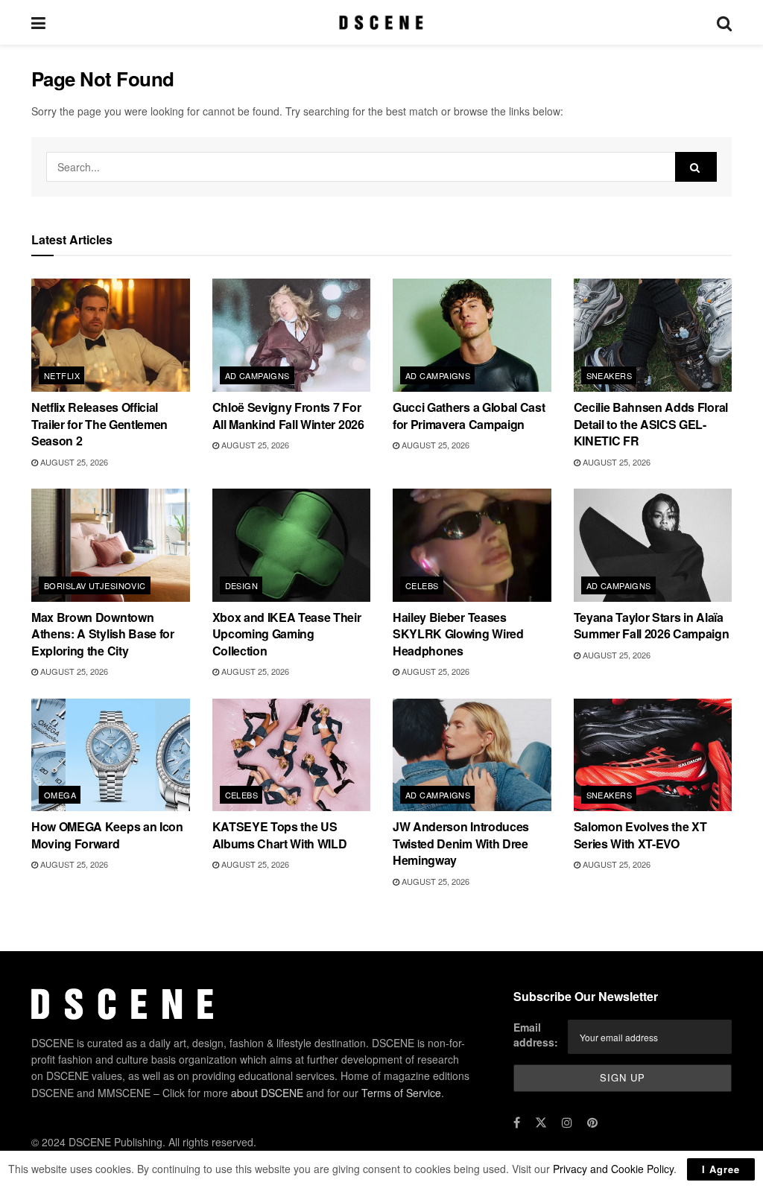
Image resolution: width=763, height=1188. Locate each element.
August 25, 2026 (73, 462)
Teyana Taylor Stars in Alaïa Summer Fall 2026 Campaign (651, 625)
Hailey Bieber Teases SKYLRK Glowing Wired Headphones (458, 634)
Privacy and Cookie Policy (613, 1168)
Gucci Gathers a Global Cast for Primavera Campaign (469, 415)
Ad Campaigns (257, 375)
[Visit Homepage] (381, 22)
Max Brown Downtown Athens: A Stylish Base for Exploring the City (102, 634)
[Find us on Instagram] (567, 1122)
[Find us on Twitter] (541, 1122)
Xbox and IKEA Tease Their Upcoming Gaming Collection (286, 634)
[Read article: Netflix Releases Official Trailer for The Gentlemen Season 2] (110, 335)
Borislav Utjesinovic (95, 585)
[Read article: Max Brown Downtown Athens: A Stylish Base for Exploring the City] (110, 545)
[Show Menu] (38, 22)
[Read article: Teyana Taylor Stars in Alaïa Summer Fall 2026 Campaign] (653, 545)
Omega (60, 795)
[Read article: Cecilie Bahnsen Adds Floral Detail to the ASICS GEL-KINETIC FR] (653, 335)
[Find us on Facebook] (516, 1122)
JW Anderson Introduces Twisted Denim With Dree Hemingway (461, 843)
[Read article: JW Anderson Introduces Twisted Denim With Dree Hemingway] (472, 755)
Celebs (422, 585)
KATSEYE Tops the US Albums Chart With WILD (279, 834)
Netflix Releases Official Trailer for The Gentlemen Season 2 (99, 423)
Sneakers (609, 375)
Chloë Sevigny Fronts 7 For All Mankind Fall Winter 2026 (288, 415)
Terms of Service (401, 1092)
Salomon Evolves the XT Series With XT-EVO (640, 834)
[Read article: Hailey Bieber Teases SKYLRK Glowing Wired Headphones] (472, 545)
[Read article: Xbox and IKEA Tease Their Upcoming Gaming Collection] (291, 545)
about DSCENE (267, 1092)
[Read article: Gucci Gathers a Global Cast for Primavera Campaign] (472, 335)
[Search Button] (724, 22)
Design (242, 585)
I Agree (721, 1169)
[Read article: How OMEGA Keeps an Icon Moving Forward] (110, 755)
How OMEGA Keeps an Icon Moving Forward (107, 834)
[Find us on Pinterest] (592, 1122)
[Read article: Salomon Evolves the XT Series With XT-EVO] (653, 755)
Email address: (535, 1034)
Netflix (62, 375)
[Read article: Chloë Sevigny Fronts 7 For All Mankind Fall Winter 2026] (291, 335)
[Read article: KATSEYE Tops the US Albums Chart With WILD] (291, 755)
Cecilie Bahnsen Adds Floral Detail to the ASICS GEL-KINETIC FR (651, 423)
